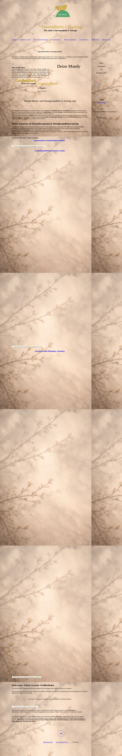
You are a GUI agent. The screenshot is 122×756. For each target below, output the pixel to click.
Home (14, 40)
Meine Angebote (70, 40)
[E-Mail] (96, 84)
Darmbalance (25, 40)
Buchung (106, 40)
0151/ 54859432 (101, 102)
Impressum (48, 742)
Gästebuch (83, 40)
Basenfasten (56, 40)
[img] (61, 9)
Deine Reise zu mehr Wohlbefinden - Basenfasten (50, 351)
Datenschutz (63, 742)
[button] (61, 733)
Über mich (95, 40)
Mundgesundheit (41, 40)
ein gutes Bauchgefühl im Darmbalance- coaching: (50, 150)
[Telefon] (96, 87)
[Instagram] (96, 82)
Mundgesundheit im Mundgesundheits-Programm (49, 140)
